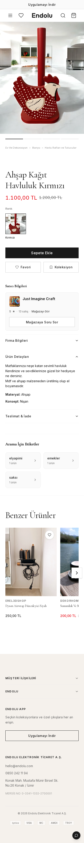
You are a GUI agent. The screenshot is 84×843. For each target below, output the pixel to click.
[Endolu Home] (42, 15)
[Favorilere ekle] (49, 534)
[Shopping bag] (74, 15)
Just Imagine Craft (39, 299)
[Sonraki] (76, 573)
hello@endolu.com (19, 766)
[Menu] (10, 15)
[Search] (63, 15)
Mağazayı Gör (41, 311)
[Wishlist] (21, 15)
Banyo (36, 147)
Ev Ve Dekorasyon (16, 147)
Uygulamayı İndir (42, 4)
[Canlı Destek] (76, 835)
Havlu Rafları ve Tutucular (60, 147)
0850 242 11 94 (16, 773)
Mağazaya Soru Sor (42, 322)
